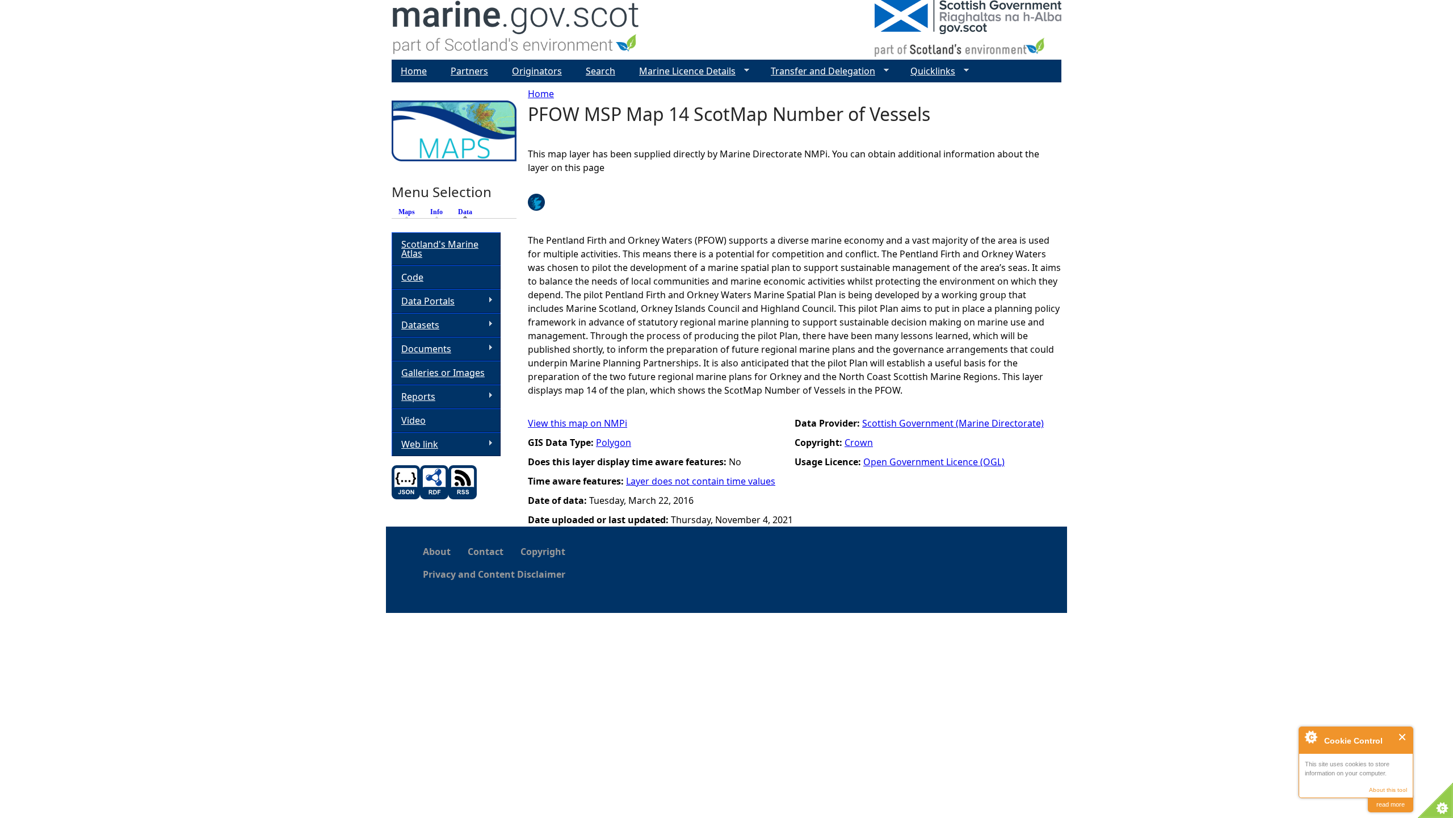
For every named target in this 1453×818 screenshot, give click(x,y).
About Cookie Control (1310, 736)
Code (412, 277)
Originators (537, 71)
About (437, 551)
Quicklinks (928, 71)
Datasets (415, 325)
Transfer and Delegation (818, 71)
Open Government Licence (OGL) (934, 462)
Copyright (542, 551)
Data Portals (423, 301)
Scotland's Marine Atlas (439, 249)
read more (1390, 804)
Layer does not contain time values (700, 481)
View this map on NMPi (577, 423)
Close (1402, 737)
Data (468, 212)
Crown (859, 442)
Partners (469, 71)
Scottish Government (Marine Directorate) (953, 423)
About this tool (1388, 790)
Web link (415, 444)
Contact (485, 551)
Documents (421, 349)
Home (541, 93)
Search (600, 71)
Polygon (613, 442)
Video (413, 420)
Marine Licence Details (683, 71)
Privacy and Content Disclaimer (494, 574)
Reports (413, 396)
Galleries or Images (443, 372)
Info (436, 212)
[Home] (516, 30)
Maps (406, 212)
